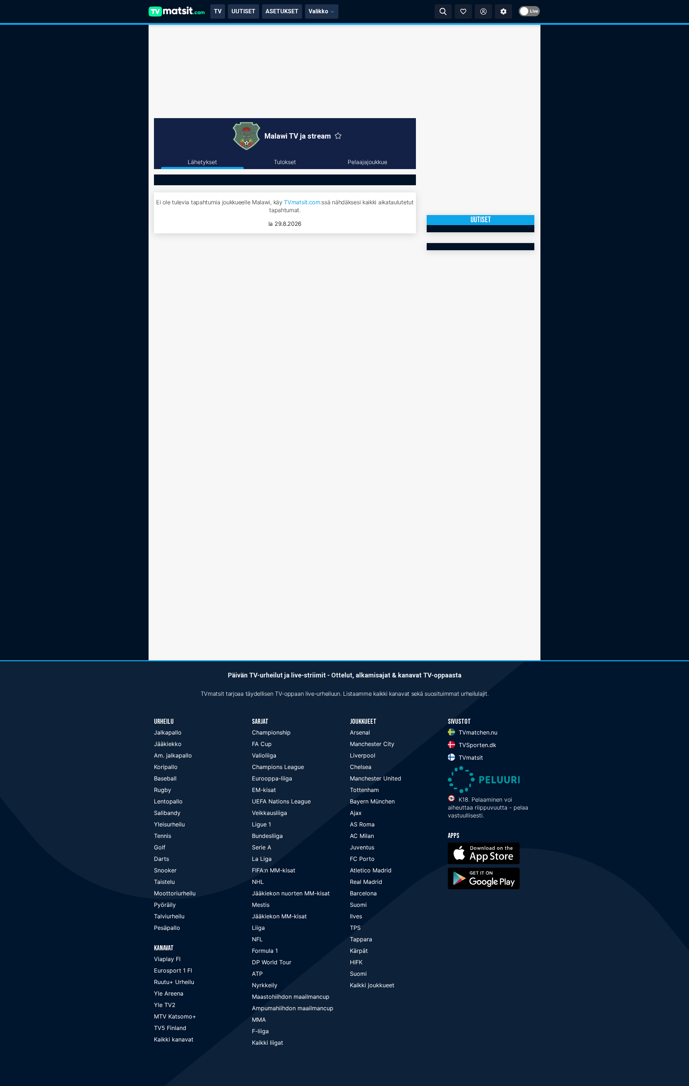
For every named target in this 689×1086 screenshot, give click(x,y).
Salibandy (167, 812)
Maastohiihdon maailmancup (290, 996)
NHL (258, 881)
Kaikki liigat (267, 1042)
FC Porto (362, 858)
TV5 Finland (170, 1027)
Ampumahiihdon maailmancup (292, 1008)
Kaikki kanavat (173, 1039)
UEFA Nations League (281, 801)
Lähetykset (202, 162)
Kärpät (359, 950)
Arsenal (360, 732)
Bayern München (372, 801)
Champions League (278, 766)
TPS (355, 927)
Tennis (162, 835)
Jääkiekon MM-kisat (279, 916)
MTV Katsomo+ (175, 1016)
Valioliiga (264, 755)
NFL (257, 939)
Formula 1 (265, 950)
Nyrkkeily (264, 985)
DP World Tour (271, 962)
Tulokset (285, 162)
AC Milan (362, 835)
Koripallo (166, 766)
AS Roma (362, 824)
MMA (259, 1019)
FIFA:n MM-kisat (273, 870)
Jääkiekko (168, 743)
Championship (271, 732)
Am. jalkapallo (173, 755)
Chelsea (360, 766)
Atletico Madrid (371, 870)
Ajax (356, 812)
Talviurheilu (169, 916)
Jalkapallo (168, 732)
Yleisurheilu (169, 824)
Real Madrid (366, 881)
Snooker (165, 870)
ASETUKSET (282, 11)
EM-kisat (264, 789)
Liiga (258, 927)
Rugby (162, 789)
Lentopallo (168, 801)
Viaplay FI (167, 959)
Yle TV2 (164, 1004)
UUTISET (243, 11)
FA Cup (262, 743)
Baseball (165, 778)
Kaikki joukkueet (372, 985)
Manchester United (375, 778)
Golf (159, 847)
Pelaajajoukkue (367, 162)
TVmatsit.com (302, 202)
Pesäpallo (167, 927)
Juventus (362, 847)
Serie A (261, 847)
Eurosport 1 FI (173, 970)
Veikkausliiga (269, 812)
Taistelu (164, 881)
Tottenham (364, 789)
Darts (161, 858)
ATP (257, 973)
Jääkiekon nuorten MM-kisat (291, 893)
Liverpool (362, 755)
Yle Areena (168, 993)
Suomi (358, 904)
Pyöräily (165, 904)
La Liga (262, 858)
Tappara (361, 939)
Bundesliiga (267, 835)
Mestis (260, 904)
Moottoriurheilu (175, 893)
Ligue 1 (261, 824)
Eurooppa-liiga (272, 778)
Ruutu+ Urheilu (174, 981)
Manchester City (372, 743)
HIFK (356, 962)
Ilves (356, 916)
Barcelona (363, 893)
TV (217, 11)
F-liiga (260, 1031)
